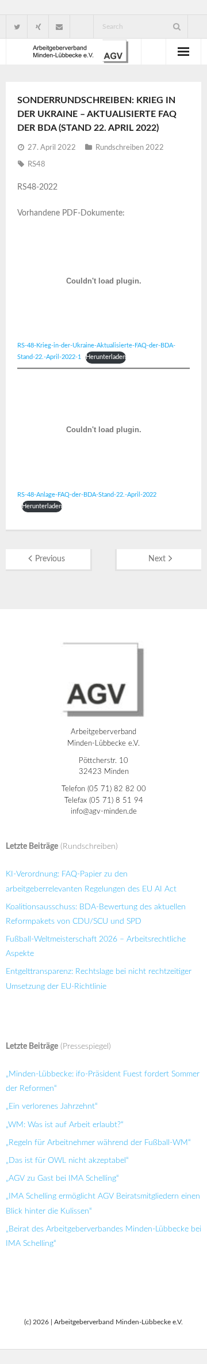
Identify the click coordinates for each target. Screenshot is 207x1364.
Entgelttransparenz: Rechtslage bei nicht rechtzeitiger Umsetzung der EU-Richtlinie (98, 979)
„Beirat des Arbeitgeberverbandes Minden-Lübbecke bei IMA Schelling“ (103, 1236)
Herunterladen (106, 357)
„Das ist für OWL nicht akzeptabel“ (67, 1161)
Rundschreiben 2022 (129, 148)
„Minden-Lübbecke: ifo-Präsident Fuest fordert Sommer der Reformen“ (103, 1081)
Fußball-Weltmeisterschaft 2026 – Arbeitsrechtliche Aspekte (96, 946)
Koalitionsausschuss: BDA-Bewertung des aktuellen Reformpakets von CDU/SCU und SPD (96, 914)
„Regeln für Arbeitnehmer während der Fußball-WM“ (98, 1143)
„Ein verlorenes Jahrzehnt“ (52, 1106)
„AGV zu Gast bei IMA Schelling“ (62, 1178)
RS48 (36, 164)
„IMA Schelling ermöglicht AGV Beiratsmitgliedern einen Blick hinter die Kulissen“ (103, 1203)
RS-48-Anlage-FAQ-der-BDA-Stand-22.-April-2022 (86, 495)
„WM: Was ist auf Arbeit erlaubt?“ (65, 1125)
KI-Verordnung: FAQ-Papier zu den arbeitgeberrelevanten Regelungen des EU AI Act (91, 881)
